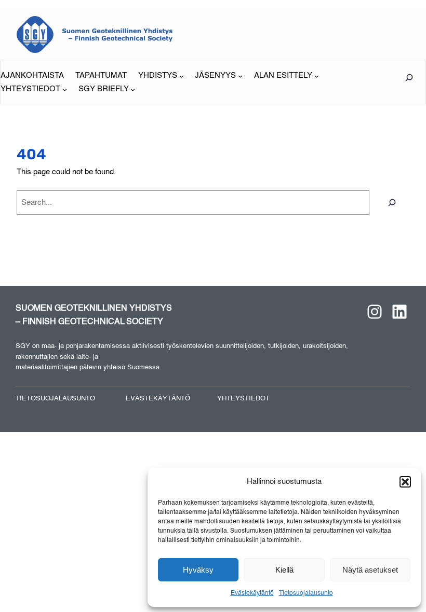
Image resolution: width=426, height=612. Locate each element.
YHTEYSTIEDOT (243, 398)
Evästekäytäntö (252, 593)
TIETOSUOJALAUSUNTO (55, 398)
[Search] (392, 202)
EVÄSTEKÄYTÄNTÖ (158, 398)
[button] (405, 482)
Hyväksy (198, 569)
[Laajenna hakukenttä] (408, 77)
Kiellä (284, 569)
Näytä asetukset (370, 569)
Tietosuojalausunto (306, 593)
